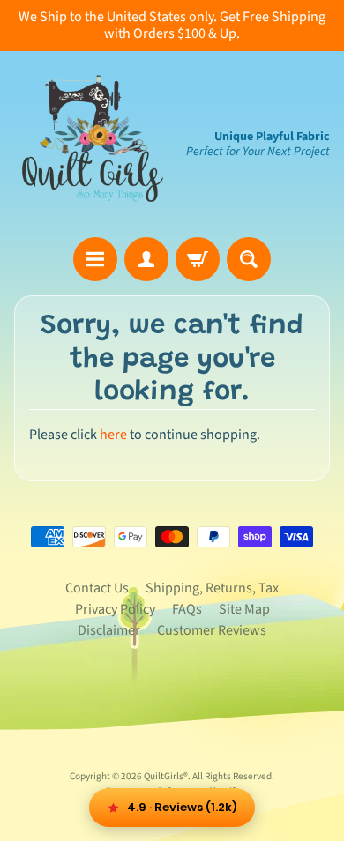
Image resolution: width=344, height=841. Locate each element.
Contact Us (97, 588)
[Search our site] (249, 259)
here (113, 434)
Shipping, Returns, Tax (212, 588)
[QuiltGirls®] (93, 144)
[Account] (146, 259)
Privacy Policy (115, 609)
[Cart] (198, 259)
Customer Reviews (211, 630)
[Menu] (95, 259)
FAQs (187, 609)
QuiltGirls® (166, 776)
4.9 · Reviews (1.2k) (182, 807)
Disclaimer (109, 630)
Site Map (244, 609)
